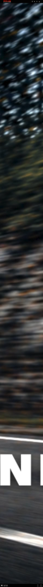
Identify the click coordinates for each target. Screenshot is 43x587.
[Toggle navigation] (39, 1)
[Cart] (34, 1)
